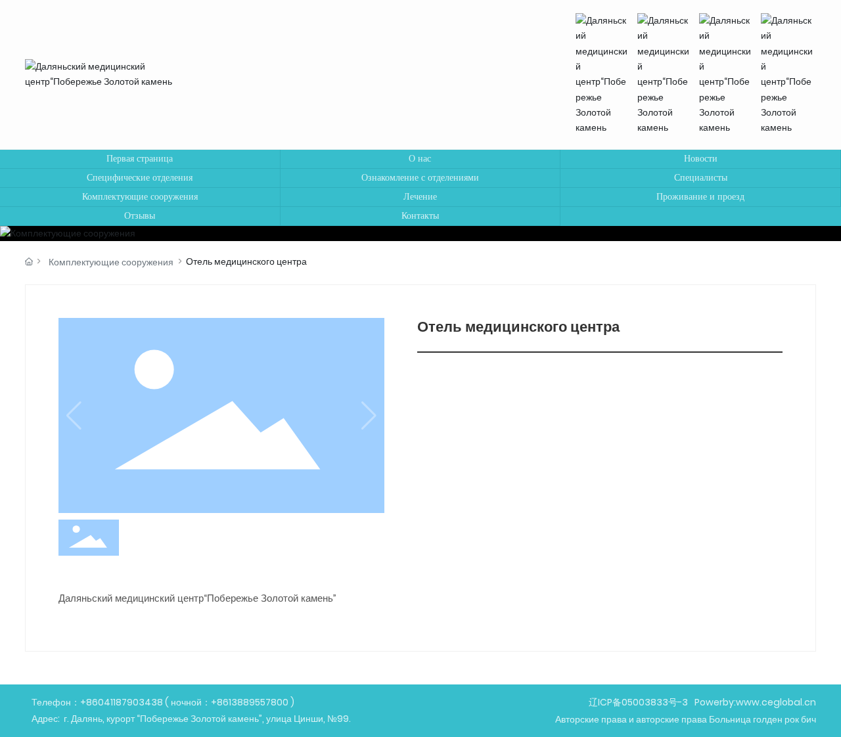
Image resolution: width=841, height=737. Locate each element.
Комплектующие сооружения (111, 262)
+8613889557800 (249, 702)
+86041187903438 (121, 702)
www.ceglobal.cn (776, 702)
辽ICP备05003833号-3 (638, 702)
